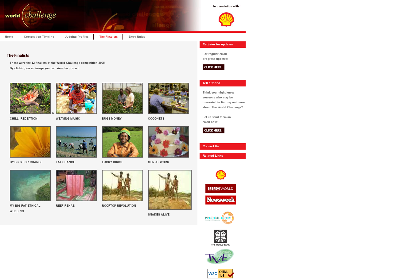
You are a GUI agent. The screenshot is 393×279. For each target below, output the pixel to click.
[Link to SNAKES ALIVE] (170, 209)
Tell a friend (211, 83)
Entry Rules (137, 36)
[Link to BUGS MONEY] (122, 113)
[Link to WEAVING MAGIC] (76, 113)
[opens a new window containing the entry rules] (213, 77)
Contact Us (211, 146)
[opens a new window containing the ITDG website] (219, 228)
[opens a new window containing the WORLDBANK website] (219, 245)
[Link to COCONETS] (168, 113)
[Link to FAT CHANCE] (76, 156)
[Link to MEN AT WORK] (168, 156)
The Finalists (108, 36)
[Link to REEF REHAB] (76, 200)
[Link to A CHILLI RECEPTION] (30, 113)
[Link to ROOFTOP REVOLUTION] (122, 200)
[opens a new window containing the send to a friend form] (213, 140)
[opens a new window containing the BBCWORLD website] (219, 194)
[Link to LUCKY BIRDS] (122, 156)
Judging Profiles (76, 36)
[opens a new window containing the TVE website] (219, 267)
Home (9, 36)
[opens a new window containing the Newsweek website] (219, 207)
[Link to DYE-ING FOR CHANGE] (30, 156)
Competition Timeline (39, 36)
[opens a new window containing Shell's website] (219, 182)
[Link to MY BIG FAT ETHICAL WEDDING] (30, 200)
